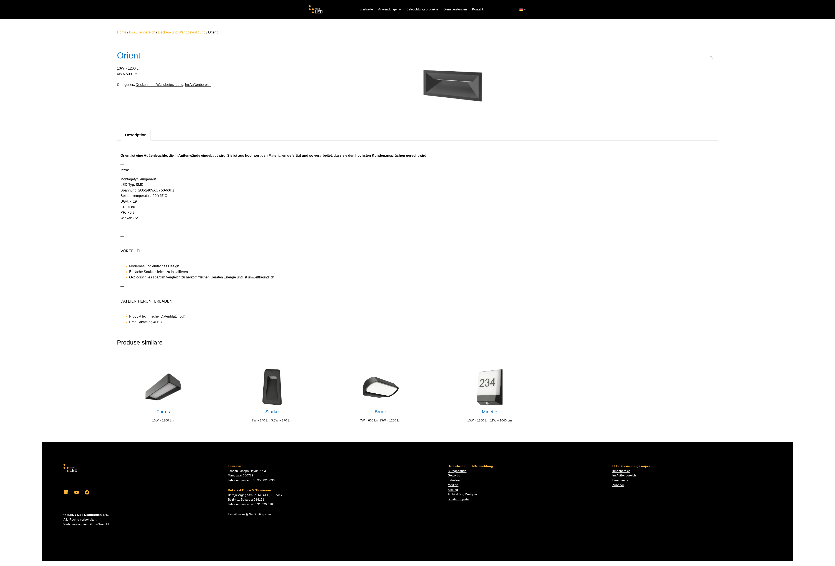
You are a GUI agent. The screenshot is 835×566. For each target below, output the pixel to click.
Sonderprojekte (458, 499)
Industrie (454, 480)
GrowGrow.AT (99, 524)
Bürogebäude (457, 471)
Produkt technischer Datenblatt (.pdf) (157, 316)
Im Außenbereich (142, 32)
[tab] (136, 135)
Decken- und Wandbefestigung (181, 32)
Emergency (620, 480)
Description (136, 135)
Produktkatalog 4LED (145, 322)
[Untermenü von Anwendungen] (400, 9)
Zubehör (618, 485)
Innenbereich (621, 471)
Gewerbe (454, 475)
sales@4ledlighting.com (254, 514)
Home (121, 32)
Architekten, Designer (462, 494)
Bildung (453, 489)
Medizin (453, 485)
